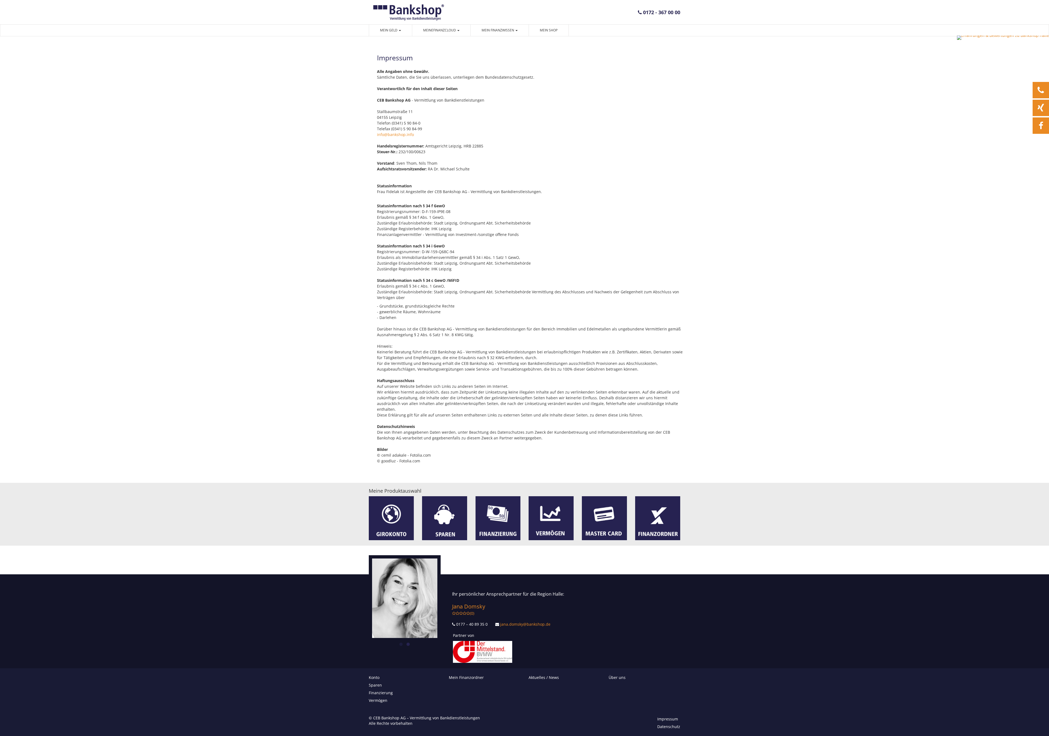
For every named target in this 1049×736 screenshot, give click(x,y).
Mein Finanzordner (466, 677)
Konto (374, 677)
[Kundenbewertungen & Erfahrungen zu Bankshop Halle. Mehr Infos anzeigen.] (1003, 38)
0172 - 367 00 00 (661, 12)
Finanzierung (381, 692)
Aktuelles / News (544, 677)
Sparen (375, 685)
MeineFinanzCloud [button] (440, 30)
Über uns (617, 677)
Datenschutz (668, 726)
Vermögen (378, 700)
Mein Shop (549, 30)
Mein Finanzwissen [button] (498, 30)
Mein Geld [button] (389, 30)
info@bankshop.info (395, 134)
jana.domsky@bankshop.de (525, 624)
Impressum (667, 719)
